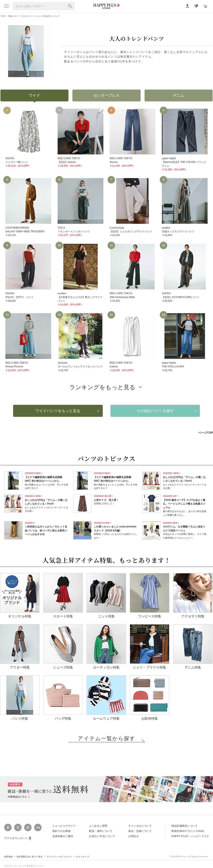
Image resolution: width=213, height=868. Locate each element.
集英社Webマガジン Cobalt (187, 831)
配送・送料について (100, 831)
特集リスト (13, 16)
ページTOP (205, 432)
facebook (8, 827)
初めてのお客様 (61, 831)
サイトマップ (82, 857)
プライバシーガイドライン (59, 857)
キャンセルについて (140, 825)
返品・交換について (140, 831)
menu (6, 6)
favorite (196, 6)
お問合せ (133, 836)
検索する (70, 6)
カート (205, 6)
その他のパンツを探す (155, 411)
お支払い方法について (102, 836)
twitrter (18, 827)
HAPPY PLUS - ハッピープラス (190, 836)
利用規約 (8, 857)
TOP (3, 16)
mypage (187, 6)
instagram (28, 827)
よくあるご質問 (98, 825)
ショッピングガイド (64, 825)
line (38, 827)
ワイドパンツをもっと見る (57, 411)
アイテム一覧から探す (106, 738)
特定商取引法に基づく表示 (30, 857)
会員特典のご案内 (62, 836)
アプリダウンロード (15, 838)
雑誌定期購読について (184, 825)
